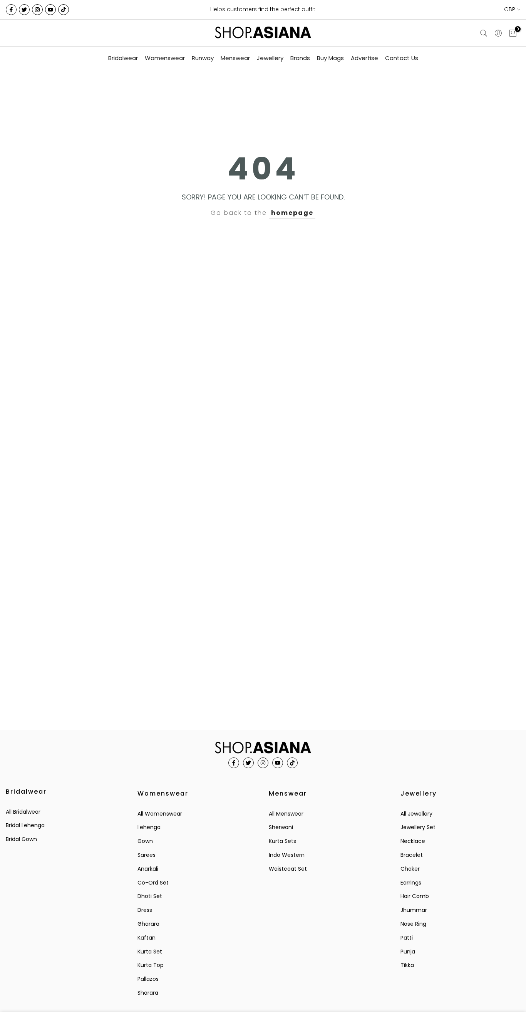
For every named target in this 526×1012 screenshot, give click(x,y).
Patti (406, 938)
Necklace (412, 841)
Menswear (235, 58)
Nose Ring (413, 924)
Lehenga (149, 827)
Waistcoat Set (288, 869)
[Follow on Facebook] (11, 9)
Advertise (364, 58)
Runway (203, 58)
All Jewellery (416, 814)
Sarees (146, 855)
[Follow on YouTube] (50, 9)
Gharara (148, 924)
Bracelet (411, 855)
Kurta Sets (282, 841)
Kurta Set (149, 951)
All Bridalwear (23, 812)
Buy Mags (330, 58)
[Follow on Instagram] (37, 9)
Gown (145, 841)
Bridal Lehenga (25, 825)
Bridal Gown (21, 839)
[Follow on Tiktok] (63, 9)
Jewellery (270, 58)
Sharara (147, 993)
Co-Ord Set (153, 882)
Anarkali (147, 869)
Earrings (410, 882)
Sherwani (281, 827)
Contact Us (401, 58)
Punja (407, 951)
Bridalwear (123, 58)
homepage (292, 212)
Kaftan (146, 938)
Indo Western (287, 855)
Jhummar (413, 910)
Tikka (407, 965)
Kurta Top (150, 965)
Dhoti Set (149, 896)
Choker (410, 869)
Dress (144, 910)
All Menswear (286, 814)
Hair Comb (414, 896)
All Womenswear (159, 814)
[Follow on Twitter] (24, 9)
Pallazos (148, 979)
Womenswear (165, 58)
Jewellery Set (418, 827)
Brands (300, 58)
